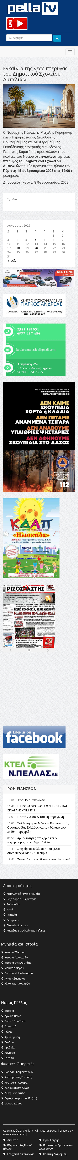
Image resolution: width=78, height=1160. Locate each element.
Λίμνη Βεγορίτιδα (15, 1093)
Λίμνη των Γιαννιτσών (17, 984)
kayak (10, 909)
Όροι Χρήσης (51, 1140)
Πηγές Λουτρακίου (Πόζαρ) (21, 1098)
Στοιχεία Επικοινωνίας (20, 1154)
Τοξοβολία (13, 904)
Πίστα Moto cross (17, 925)
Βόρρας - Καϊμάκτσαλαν (19, 1072)
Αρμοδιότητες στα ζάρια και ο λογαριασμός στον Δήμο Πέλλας (32, 840)
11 (18, 244)
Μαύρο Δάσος (13, 1103)
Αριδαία (10, 1047)
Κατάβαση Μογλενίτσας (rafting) (26, 930)
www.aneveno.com (14, 1134)
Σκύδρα (9, 1042)
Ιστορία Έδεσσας (15, 952)
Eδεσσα (9, 1058)
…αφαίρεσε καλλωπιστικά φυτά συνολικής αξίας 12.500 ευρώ (33, 851)
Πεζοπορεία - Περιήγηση (21, 899)
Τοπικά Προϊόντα (15, 1021)
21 (45, 248)
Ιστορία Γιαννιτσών (16, 957)
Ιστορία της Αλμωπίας (18, 963)
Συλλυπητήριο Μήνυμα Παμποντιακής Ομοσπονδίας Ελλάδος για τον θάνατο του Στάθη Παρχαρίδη (38, 827)
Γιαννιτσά (10, 1026)
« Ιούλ (11, 261)
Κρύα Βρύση (12, 1037)
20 (36, 248)
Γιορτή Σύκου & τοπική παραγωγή (40, 817)
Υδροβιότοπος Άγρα (17, 1088)
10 (9, 244)
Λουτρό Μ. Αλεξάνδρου (19, 973)
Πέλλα (8, 1031)
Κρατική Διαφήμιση (55, 1154)
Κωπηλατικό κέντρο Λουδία (23, 894)
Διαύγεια (12, 1140)
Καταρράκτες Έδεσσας (18, 1077)
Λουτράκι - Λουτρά (16, 1082)
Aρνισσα (10, 1053)
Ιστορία (9, 1011)
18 (18, 248)
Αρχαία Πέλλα (13, 1016)
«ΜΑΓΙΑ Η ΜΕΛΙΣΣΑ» (31, 800)
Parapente (13, 920)
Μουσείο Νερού (14, 968)
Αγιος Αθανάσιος (15, 978)
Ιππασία (12, 914)
